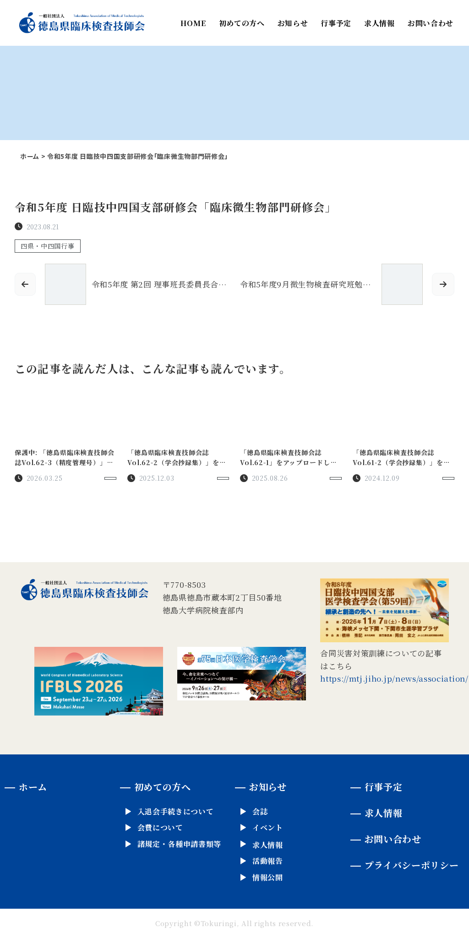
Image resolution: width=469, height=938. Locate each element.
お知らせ (293, 23)
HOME (193, 23)
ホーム (29, 156)
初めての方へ (242, 23)
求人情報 (379, 23)
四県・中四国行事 (48, 245)
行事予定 (336, 23)
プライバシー (412, 865)
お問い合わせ (430, 23)
